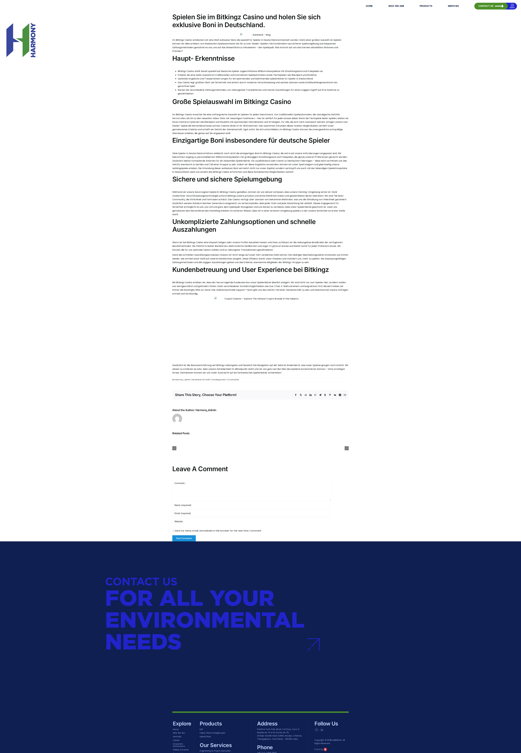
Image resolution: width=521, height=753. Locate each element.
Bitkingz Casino (184, 40)
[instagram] (316, 730)
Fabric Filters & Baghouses (212, 733)
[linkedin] (322, 730)
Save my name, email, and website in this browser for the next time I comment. (218, 530)
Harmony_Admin (182, 379)
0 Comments (233, 379)
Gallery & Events (181, 750)
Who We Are (179, 733)
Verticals (177, 736)
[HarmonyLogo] (21, 40)
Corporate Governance (179, 745)
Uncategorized (218, 379)
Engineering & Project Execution (215, 751)
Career (176, 740)
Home (176, 729)
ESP (201, 729)
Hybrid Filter (205, 736)
